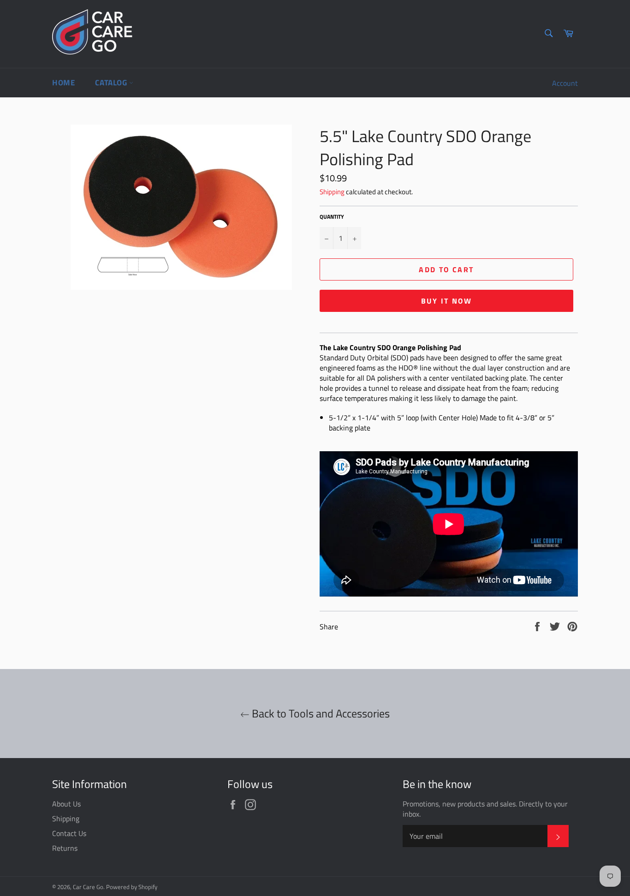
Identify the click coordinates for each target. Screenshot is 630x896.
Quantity (332, 217)
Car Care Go (88, 886)
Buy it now (446, 300)
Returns (64, 848)
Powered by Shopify (131, 886)
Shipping (332, 191)
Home (63, 83)
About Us (66, 803)
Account (565, 83)
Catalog (112, 83)
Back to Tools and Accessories (320, 713)
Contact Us (69, 833)
